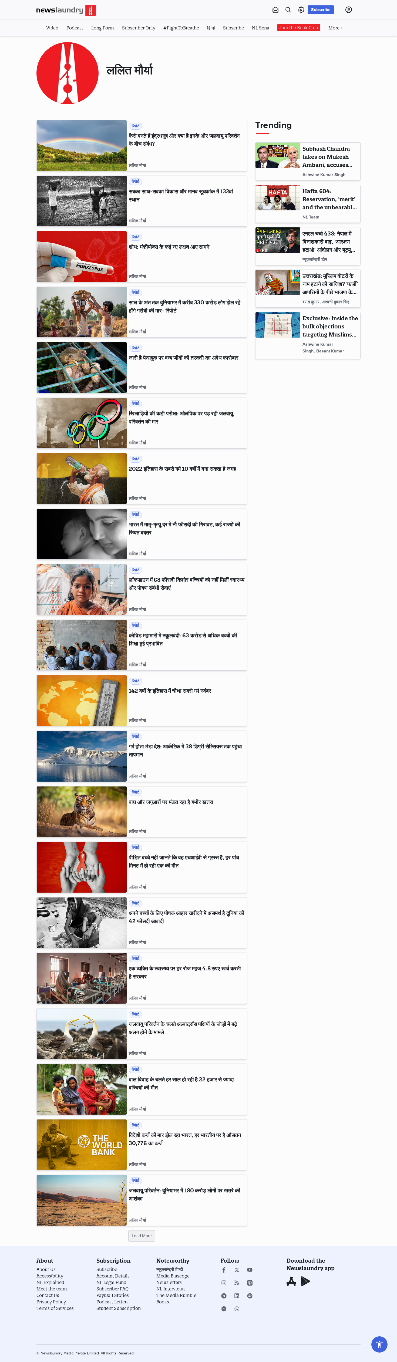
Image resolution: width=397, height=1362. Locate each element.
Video (52, 28)
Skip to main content (63, 42)
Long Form (102, 28)
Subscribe (321, 9)
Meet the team (51, 1289)
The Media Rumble (176, 1295)
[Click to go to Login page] (348, 9)
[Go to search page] (288, 9)
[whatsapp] (237, 1309)
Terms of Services (55, 1308)
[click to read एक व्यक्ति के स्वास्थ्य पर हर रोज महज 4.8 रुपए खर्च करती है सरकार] (82, 978)
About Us (46, 1269)
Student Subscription (118, 1308)
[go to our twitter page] (237, 1270)
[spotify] (250, 1296)
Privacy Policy (51, 1301)
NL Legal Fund (111, 1282)
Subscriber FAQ (112, 1289)
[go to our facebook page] (224, 1270)
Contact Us (47, 1295)
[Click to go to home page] (66, 10)
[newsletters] (275, 9)
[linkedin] (237, 1296)
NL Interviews (171, 1289)
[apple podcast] (250, 1283)
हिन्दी (211, 28)
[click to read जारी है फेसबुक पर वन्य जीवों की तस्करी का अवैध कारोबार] (82, 367)
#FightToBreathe (181, 28)
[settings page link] (301, 9)
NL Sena (260, 28)
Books (162, 1301)
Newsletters (169, 1282)
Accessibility (49, 1276)
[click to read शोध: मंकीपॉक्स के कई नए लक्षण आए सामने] (82, 256)
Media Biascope (173, 1276)
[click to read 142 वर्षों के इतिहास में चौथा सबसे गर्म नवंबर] (82, 700)
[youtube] (250, 1270)
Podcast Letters (112, 1301)
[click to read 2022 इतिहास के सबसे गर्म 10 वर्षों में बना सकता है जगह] (82, 478)
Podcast (74, 28)
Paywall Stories (112, 1295)
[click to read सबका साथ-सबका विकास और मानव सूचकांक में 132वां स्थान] (82, 201)
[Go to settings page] (379, 1344)
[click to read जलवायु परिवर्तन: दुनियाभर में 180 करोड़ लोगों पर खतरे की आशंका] (82, 1200)
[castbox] (224, 1309)
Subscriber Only (138, 28)
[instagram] (224, 1283)
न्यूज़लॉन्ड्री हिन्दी (169, 1269)
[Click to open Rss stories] (237, 1283)
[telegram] (224, 1296)
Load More (142, 1236)
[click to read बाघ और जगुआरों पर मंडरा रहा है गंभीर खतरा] (82, 811)
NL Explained (50, 1282)
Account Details (113, 1276)
